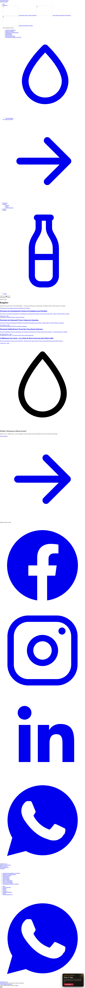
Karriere (4, 209)
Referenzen (5, 203)
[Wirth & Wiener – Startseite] (4, 1)
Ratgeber (5, 204)
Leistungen (5, 5)
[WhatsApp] (42, 862)
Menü (5, 297)
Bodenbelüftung (8, 33)
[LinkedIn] (42, 777)
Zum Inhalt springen (4, 0)
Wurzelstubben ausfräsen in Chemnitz (13, 37)
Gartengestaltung (6, 879)
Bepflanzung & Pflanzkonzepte (11, 32)
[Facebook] (42, 607)
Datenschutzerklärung (7, 892)
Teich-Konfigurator (9, 207)
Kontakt (4, 210)
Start (4, 4)
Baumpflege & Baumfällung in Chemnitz (11, 873)
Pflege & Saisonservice (10, 36)
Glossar (6, 206)
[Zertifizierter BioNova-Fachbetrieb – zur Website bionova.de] (42, 867)
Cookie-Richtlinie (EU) (7, 894)
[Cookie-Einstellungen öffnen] (1, 987)
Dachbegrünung (8, 34)
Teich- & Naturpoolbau (7, 881)
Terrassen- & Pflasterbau (10, 30)
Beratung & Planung (9, 31)
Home (4, 886)
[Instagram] (42, 692)
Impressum (5, 891)
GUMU (16, 985)
